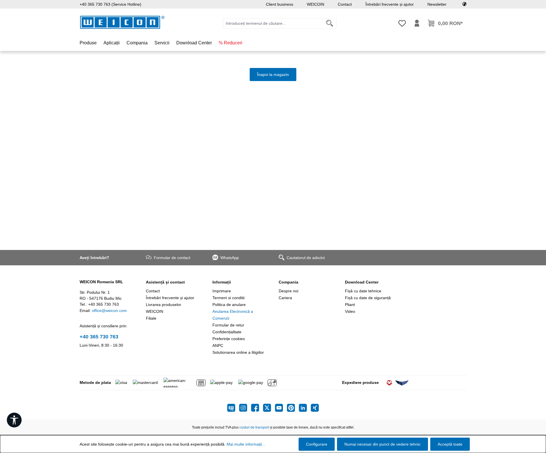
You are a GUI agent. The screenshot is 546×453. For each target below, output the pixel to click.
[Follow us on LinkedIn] (305, 408)
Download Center (362, 282)
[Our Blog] (233, 408)
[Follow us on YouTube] (281, 408)
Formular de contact (172, 257)
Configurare (316, 444)
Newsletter (436, 4)
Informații (221, 282)
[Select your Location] (464, 4)
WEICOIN (315, 4)
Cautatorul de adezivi (306, 257)
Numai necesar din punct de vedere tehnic (382, 444)
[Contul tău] (417, 23)
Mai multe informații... (246, 444)
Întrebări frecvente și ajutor (389, 4)
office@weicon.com (109, 310)
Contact (345, 4)
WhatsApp (229, 257)
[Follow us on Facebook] (257, 408)
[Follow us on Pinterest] (293, 408)
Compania (288, 282)
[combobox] (273, 23)
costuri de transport (254, 427)
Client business (279, 4)
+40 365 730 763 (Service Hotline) (110, 4)
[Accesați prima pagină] (122, 22)
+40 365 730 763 (99, 337)
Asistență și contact (165, 282)
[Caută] (330, 23)
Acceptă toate (450, 444)
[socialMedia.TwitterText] (269, 408)
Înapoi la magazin (273, 74)
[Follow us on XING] (315, 408)
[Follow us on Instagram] (245, 408)
